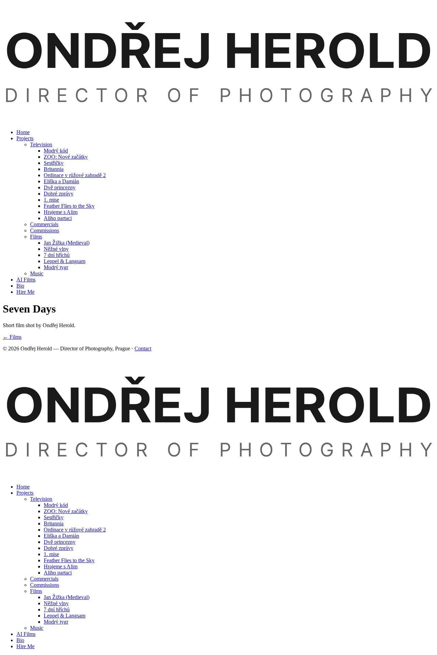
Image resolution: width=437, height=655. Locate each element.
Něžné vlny (56, 249)
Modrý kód (56, 151)
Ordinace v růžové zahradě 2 (75, 175)
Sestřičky (54, 163)
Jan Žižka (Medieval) (66, 243)
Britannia (54, 169)
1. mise (51, 200)
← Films (12, 337)
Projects (24, 138)
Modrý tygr (56, 267)
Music (36, 273)
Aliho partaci (58, 218)
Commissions (44, 230)
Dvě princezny (59, 187)
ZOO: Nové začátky (66, 157)
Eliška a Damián (61, 181)
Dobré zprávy (58, 193)
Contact (143, 348)
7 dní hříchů (57, 255)
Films (36, 236)
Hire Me (25, 292)
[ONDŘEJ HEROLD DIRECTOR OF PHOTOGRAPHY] (218, 120)
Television (41, 144)
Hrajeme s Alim (60, 212)
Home (23, 132)
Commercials (44, 224)
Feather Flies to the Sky (69, 206)
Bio (20, 286)
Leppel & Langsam (64, 261)
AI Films (26, 279)
